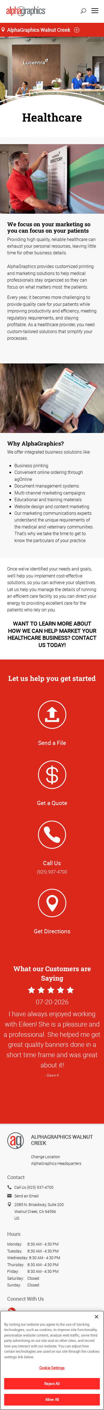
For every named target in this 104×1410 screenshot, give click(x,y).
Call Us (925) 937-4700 (34, 1187)
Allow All (52, 1399)
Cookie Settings (52, 1367)
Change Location (45, 1156)
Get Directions (52, 931)
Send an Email (26, 1196)
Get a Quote (52, 803)
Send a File (52, 743)
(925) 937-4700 (52, 872)
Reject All (51, 1383)
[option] (52, 1104)
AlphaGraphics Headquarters (56, 1163)
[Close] (96, 1317)
